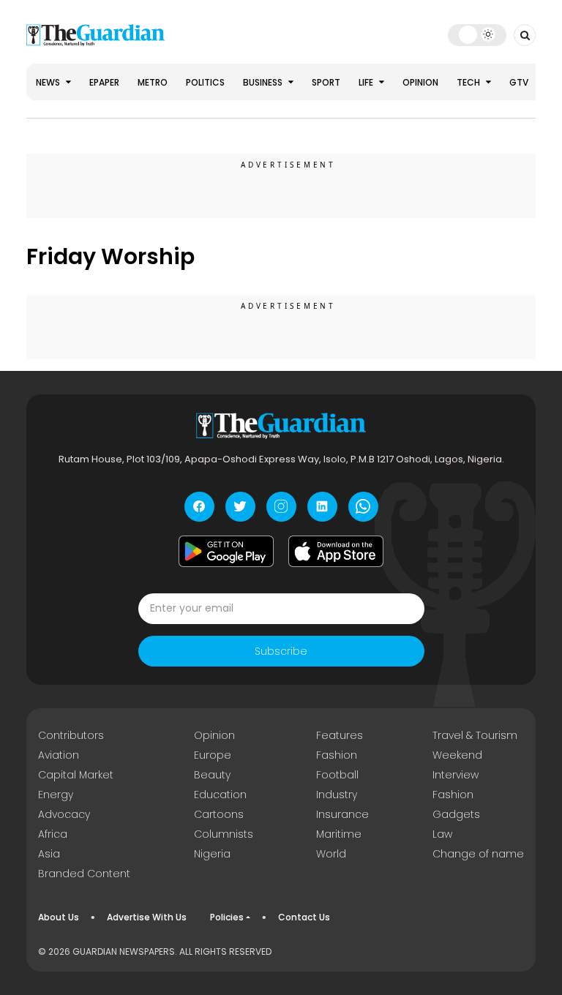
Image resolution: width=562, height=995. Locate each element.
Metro (153, 82)
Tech (469, 82)
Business (264, 82)
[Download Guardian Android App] (226, 551)
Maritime (338, 834)
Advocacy (64, 814)
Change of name (478, 853)
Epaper (104, 82)
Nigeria (212, 853)
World (331, 853)
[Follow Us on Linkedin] (322, 507)
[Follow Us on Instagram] (281, 507)
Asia (49, 853)
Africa (52, 834)
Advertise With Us (147, 917)
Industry (336, 794)
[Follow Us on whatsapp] (363, 507)
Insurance (342, 814)
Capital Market (75, 774)
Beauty (212, 774)
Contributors (71, 735)
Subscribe (281, 651)
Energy (55, 794)
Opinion (420, 82)
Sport (326, 82)
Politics (205, 82)
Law (442, 834)
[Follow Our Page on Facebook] (199, 507)
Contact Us (304, 917)
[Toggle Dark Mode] (477, 34)
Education (220, 794)
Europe (212, 755)
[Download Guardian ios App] (335, 551)
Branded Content (84, 873)
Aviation (58, 755)
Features (339, 735)
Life (367, 82)
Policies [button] (227, 917)
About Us (58, 917)
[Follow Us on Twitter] (240, 507)
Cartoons (219, 814)
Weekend (457, 755)
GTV (518, 82)
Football (337, 774)
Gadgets (456, 814)
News (49, 82)
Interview (455, 774)
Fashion (336, 755)
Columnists (223, 834)
